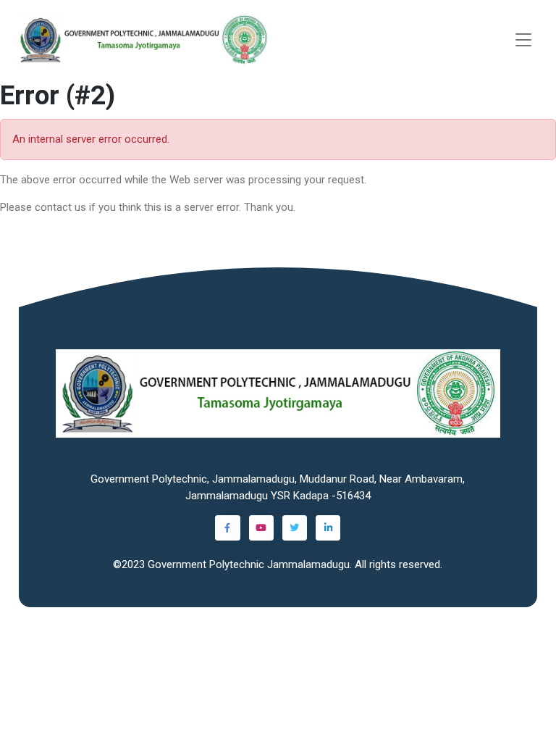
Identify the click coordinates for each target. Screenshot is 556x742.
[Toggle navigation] (523, 40)
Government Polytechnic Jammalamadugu (249, 564)
